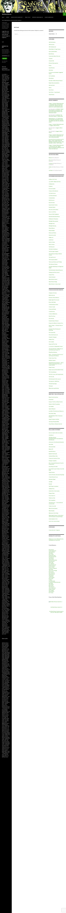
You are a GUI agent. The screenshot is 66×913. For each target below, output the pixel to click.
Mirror (6, 704)
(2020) (5, 691)
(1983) (6, 414)
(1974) (5, 270)
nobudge (50, 481)
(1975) (5, 383)
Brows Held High (52, 302)
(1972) (5, 221)
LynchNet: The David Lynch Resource (56, 411)
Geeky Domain (52, 472)
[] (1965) (6, 257)
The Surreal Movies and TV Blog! (55, 261)
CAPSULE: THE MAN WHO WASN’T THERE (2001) (56, 115)
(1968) (5, 113)
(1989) (5, 186)
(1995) (5, 346)
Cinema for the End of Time (54, 458)
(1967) (5, 355)
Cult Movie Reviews (53, 195)
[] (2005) (6, 442)
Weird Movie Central (53, 279)
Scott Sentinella (52, 581)
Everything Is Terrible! (53, 466)
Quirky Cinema (52, 242)
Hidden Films (51, 339)
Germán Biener (52, 551)
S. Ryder (50, 579)
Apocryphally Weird (53, 51)
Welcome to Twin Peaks (53, 513)
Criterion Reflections (53, 313)
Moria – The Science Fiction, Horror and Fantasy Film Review (56, 355)
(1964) (4, 365)
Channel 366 (51, 60)
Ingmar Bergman (52, 408)
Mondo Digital (52, 230)
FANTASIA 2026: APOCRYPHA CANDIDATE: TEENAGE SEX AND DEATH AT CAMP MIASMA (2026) (56, 105)
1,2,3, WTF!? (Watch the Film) (55, 181)
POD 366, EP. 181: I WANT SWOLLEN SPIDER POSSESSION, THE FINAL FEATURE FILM (56, 147)
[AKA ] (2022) (5, 644)
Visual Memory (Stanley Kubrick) (55, 423)
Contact (7, 17)
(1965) (5, 459)
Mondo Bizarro (52, 228)
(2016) (6, 546)
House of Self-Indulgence (54, 214)
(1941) (5, 304)
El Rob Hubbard (52, 565)
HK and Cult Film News (53, 209)
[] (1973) (5, 264)
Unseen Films (51, 274)
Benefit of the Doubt (53, 453)
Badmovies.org (52, 295)
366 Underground (52, 46)
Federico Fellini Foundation (54, 404)
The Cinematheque (52, 372)
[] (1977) (5, 319)
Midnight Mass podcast (53, 221)
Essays (50, 65)
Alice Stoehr (51, 584)
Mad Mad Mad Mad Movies (54, 216)
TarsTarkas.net (51, 246)
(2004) (4, 74)
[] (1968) (6, 209)
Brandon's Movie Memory (54, 297)
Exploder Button (52, 207)
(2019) (5, 695)
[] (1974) (5, 663)
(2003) (6, 189)
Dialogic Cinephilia (52, 460)
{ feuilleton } (51, 435)
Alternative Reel (52, 446)
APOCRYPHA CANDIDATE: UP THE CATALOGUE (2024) (56, 136)
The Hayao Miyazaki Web (54, 421)
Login (3, 41)
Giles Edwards (51, 561)
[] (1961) (6, 369)
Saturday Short (52, 85)
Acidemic (51, 186)
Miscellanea (51, 78)
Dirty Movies (51, 318)
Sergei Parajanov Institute (54, 419)
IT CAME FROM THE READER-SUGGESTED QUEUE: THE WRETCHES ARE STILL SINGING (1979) (56, 120)
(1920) (5, 159)
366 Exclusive (51, 44)
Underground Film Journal (54, 272)
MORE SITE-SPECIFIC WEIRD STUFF (16, 17)
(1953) (5, 80)
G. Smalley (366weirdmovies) (54, 582)
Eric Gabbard (51, 563)
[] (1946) (5, 123)
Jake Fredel (51, 562)
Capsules (50, 58)
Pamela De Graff (52, 555)
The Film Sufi (51, 376)
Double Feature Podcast (53, 320)
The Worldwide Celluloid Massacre (56, 270)
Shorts (50, 87)
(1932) (4, 279)
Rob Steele (51, 583)
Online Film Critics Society (54, 491)
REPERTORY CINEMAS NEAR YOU (37, 17)
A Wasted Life (51, 184)
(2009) (5, 337)
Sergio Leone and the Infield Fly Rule (56, 369)
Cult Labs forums (52, 193)
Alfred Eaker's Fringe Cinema (54, 49)
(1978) (6, 326)
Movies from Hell (52, 235)
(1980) (5, 174)
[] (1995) (6, 172)
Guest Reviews (52, 67)
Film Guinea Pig (52, 332)
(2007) (5, 419)
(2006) (7, 448)
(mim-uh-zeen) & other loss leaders (56, 432)
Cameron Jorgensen (53, 568)
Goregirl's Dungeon (53, 337)
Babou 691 (51, 449)
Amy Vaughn (51, 590)
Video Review (51, 94)
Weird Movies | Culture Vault (54, 284)
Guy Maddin (51, 406)
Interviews (51, 70)
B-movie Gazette (52, 188)
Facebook (51, 163)
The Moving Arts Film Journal (55, 379)
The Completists (52, 500)
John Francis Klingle (53, 570)
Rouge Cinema (52, 367)
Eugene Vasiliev (52, 589)
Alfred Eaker (51, 558)
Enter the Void (52, 202)
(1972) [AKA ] (5, 483)
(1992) (5, 108)
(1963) (5, 380)
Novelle (50, 484)
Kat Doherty (51, 557)
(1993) (5, 175)
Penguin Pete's (52, 493)
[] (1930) (6, 144)
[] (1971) (5, 602)
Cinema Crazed (52, 306)
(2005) (6, 282)
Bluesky (50, 157)
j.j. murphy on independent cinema (56, 346)
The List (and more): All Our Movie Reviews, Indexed (11, 20)
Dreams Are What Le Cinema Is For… (56, 323)
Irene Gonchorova (52, 564)
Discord (50, 160)
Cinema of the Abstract (53, 190)
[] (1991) (5, 572)
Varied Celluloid (52, 277)
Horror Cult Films (52, 211)
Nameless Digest (52, 479)
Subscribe (4, 58)
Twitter (50, 166)
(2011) (6, 349)
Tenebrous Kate (52, 497)
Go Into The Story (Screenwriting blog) (56, 474)
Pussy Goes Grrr (52, 495)
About (3, 17)
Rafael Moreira (52, 574)
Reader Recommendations (54, 82)
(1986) (7, 290)
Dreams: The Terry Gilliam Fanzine (56, 401)
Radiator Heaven (52, 360)
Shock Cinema (51, 244)
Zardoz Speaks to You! (53, 518)
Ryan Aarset (51, 549)
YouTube (50, 170)
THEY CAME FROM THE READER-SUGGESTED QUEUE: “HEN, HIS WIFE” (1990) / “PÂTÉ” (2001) (56, 142)
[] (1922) (5, 298)
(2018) (4, 397)
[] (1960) (5, 312)
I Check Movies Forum (53, 477)
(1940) (4, 261)
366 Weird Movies (6, 14)
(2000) (5, 395)
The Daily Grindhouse (53, 249)
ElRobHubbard (52, 118)
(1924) (5, 381)
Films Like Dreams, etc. (53, 334)
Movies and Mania (52, 232)
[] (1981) (5, 737)
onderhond (51, 239)
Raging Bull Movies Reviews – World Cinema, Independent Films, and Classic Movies (56, 364)
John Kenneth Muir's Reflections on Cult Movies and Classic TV (56, 349)
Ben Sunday (51, 585)
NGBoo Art (51, 237)
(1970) (7, 240)
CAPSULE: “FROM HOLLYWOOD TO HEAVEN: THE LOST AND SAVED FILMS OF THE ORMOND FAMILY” (56, 111)
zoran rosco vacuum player (54, 521)
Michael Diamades (52, 556)
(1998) (4, 199)
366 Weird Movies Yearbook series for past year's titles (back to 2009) (56, 612)
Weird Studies (51, 510)
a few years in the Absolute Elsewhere (56, 442)
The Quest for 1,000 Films (54, 381)
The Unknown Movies (53, 264)
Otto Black (51, 553)
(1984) (5, 182)
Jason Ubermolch (52, 588)
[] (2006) (5, 701)
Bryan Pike (51, 578)
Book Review (51, 53)
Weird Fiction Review (53, 508)
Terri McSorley (52, 572)
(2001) (5, 102)
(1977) (5, 205)
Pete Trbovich (51, 586)
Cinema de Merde (52, 309)
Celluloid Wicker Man (53, 456)
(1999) (4, 581)
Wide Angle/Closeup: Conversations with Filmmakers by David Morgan (56, 516)
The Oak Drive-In (52, 257)
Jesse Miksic (51, 575)
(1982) (5, 277)
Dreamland (51, 399)
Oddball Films (51, 488)
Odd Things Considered (53, 486)
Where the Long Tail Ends (54, 388)
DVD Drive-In (51, 200)
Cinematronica (52, 311)
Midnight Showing (52, 225)
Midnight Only (52, 223)
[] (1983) (5, 148)
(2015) (5, 134)
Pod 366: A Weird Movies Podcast (55, 80)
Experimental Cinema (53, 204)
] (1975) (6, 705)
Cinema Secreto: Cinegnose (54, 530)
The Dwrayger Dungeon (53, 251)
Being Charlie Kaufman (53, 397)
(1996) (5, 460)
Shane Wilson (51, 591)
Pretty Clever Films (53, 358)
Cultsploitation (52, 197)
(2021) (7, 744)
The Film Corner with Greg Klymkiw (56, 374)
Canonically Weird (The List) (54, 56)
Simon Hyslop (51, 567)
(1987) (7, 752)
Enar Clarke (51, 554)
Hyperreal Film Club (53, 344)
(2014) (5, 340)
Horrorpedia (51, 341)
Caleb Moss (51, 576)
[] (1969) (5, 179)
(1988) (7, 91)
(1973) (5, 233)
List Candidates (52, 75)
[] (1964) (5, 376)
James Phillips (51, 577)
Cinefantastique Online (53, 304)
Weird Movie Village (53, 281)
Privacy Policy (28, 17)
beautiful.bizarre (52, 451)
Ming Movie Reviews (53, 352)
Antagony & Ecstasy (53, 292)
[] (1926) (6, 446)
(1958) (4, 599)
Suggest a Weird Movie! (49, 17)
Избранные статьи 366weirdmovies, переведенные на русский (56, 539)
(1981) (5, 467)
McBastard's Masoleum (53, 218)
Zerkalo (3, 705)
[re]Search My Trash (53, 179)
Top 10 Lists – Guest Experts (54, 92)
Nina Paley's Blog (52, 413)
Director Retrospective (53, 63)
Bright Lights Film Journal (54, 299)
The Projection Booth (53, 259)
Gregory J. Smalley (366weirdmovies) (56, 103)
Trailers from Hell (52, 506)
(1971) (5, 82)
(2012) (5, 226)
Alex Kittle (51, 444)
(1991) (5, 114)
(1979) (4, 533)
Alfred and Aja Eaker (53, 560)
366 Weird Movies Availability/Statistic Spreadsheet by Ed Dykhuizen (56, 438)
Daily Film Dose (52, 316)
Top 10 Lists (51, 89)
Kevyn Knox (51, 571)
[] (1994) (5, 166)
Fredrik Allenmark (52, 550)
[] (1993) (5, 471)
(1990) (5, 486)
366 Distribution (52, 42)
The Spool (51, 386)
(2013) (5, 234)
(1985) (5, 89)
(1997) (7, 194)
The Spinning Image (53, 383)
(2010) (6, 132)
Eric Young (51, 592)
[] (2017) (5, 524)
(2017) (7, 416)
